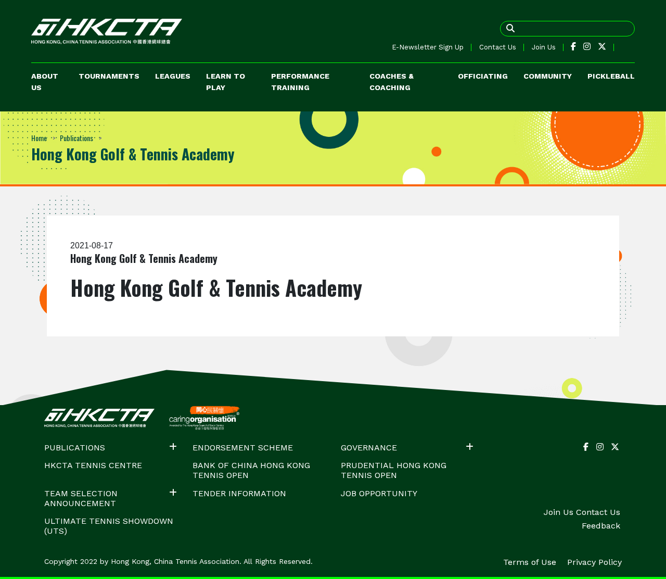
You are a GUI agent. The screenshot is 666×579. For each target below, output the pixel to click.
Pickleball (611, 76)
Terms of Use (531, 562)
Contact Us (497, 47)
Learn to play (225, 82)
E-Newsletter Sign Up (428, 47)
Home (39, 137)
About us (44, 82)
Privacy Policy (594, 562)
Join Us (544, 47)
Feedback (601, 526)
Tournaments (109, 76)
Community (547, 76)
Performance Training (300, 82)
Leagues (172, 76)
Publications (76, 137)
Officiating (483, 76)
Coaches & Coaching (391, 82)
